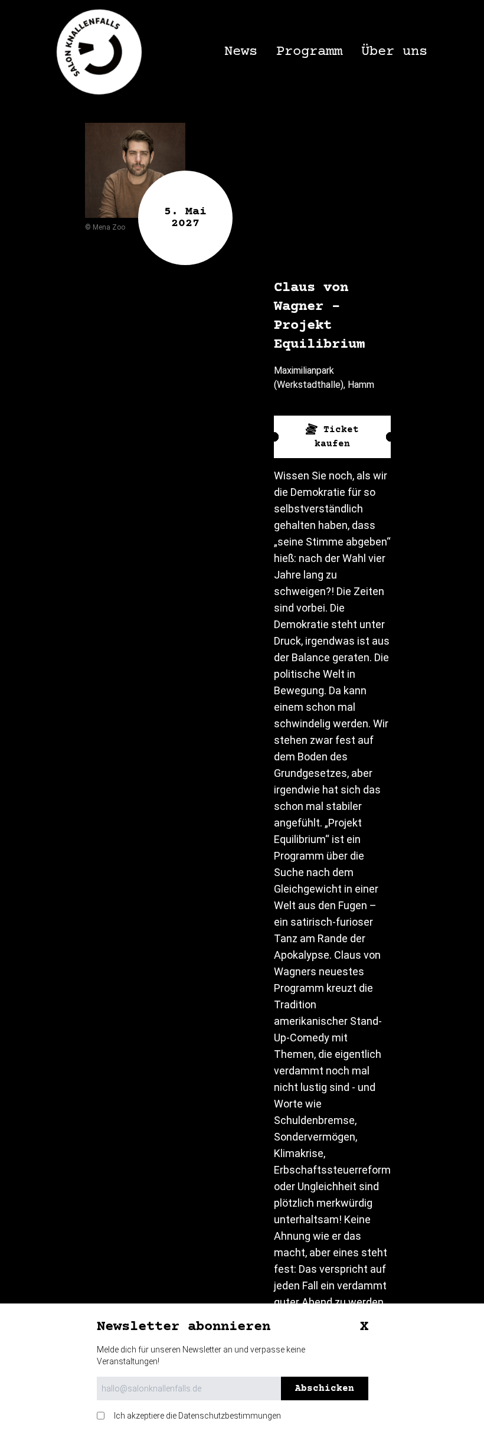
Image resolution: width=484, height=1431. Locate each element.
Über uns (394, 52)
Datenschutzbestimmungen (229, 1415)
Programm (309, 52)
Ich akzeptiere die (197, 1415)
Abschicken (324, 1388)
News (240, 52)
